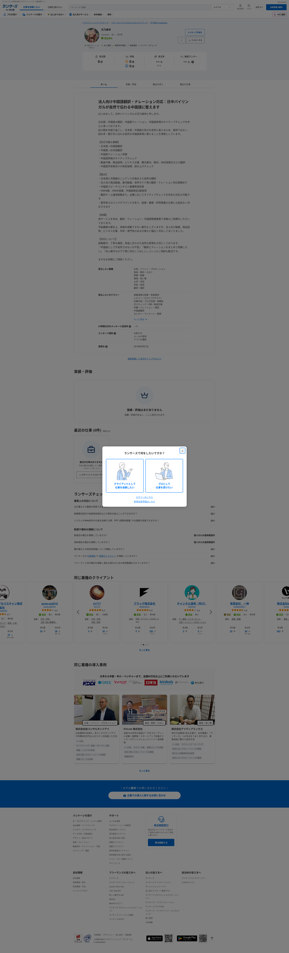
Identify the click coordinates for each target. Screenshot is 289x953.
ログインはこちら (144, 497)
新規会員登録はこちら (144, 501)
